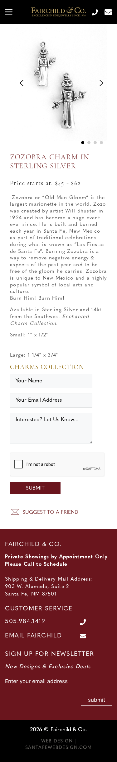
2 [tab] (89, 143)
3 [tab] (95, 143)
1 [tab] (82, 143)
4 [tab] (101, 143)
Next (98, 81)
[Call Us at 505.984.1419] (92, 12)
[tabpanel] (58, 87)
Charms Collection (47, 367)
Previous (19, 81)
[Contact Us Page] (106, 12)
